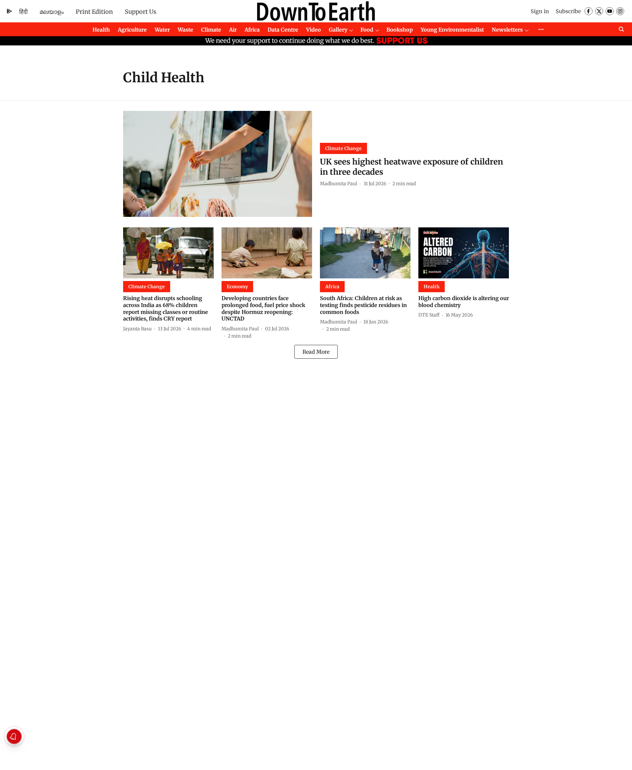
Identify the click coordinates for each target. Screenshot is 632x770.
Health (101, 29)
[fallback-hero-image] (217, 164)
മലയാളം (52, 11)
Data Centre (283, 29)
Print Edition (94, 11)
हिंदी (23, 11)
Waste (185, 29)
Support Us (140, 11)
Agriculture (132, 29)
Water (162, 29)
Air (233, 29)
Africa (252, 29)
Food (366, 29)
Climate (211, 29)
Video (313, 29)
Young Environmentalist (452, 29)
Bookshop (399, 29)
